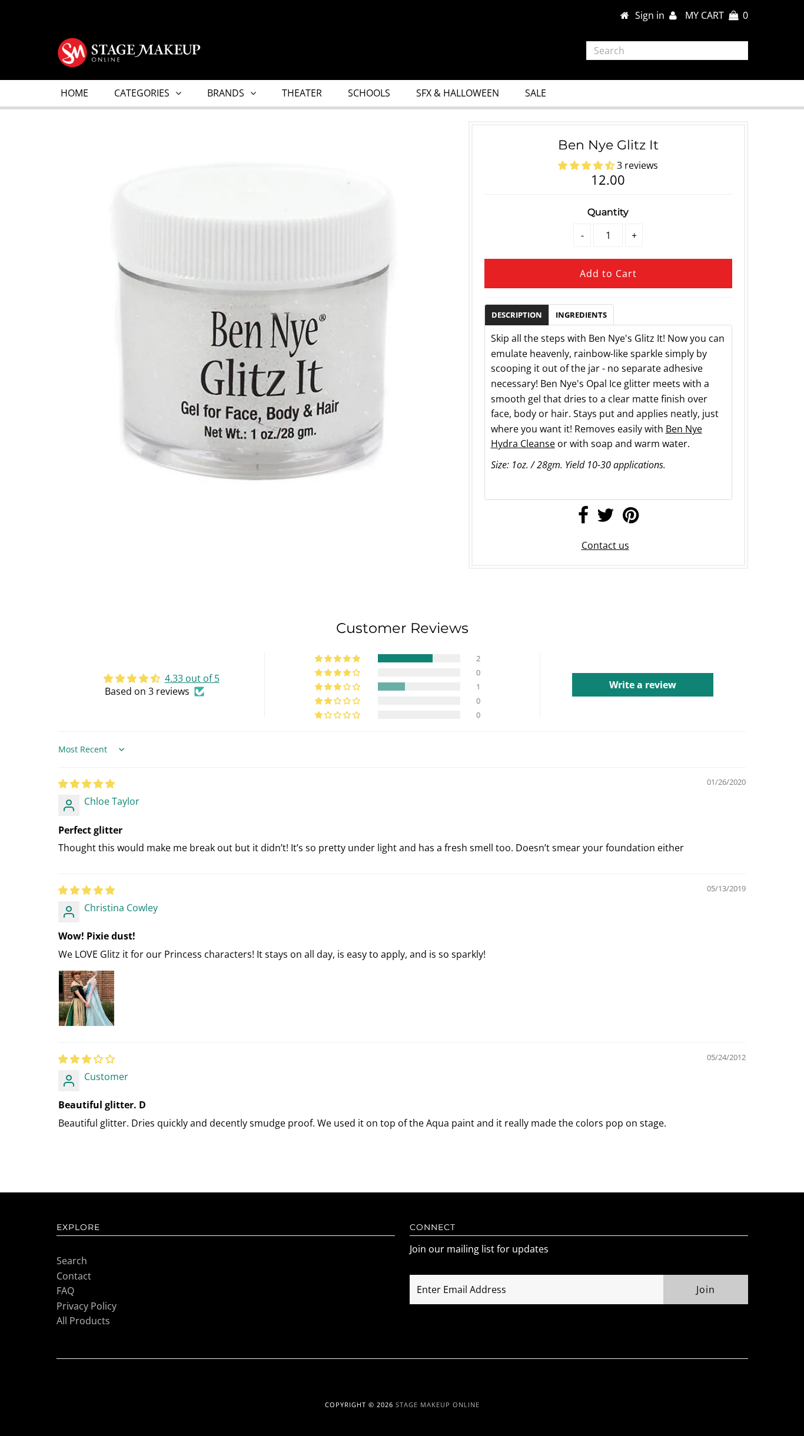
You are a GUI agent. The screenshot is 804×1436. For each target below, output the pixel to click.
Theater (302, 92)
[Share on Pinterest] (631, 518)
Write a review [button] (642, 684)
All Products (83, 1320)
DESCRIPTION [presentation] (516, 314)
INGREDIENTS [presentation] (581, 314)
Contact (74, 1276)
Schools (369, 92)
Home (74, 92)
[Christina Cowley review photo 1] (86, 998)
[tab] (516, 314)
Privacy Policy (87, 1306)
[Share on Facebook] (583, 518)
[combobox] (667, 50)
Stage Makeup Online (438, 1404)
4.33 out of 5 (192, 678)
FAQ (65, 1290)
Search (72, 1260)
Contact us (605, 545)
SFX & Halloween (457, 92)
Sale (535, 92)
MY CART (716, 15)
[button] (587, 165)
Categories (142, 92)
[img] (86, 783)
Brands (225, 92)
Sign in (652, 15)
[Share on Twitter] (605, 518)
